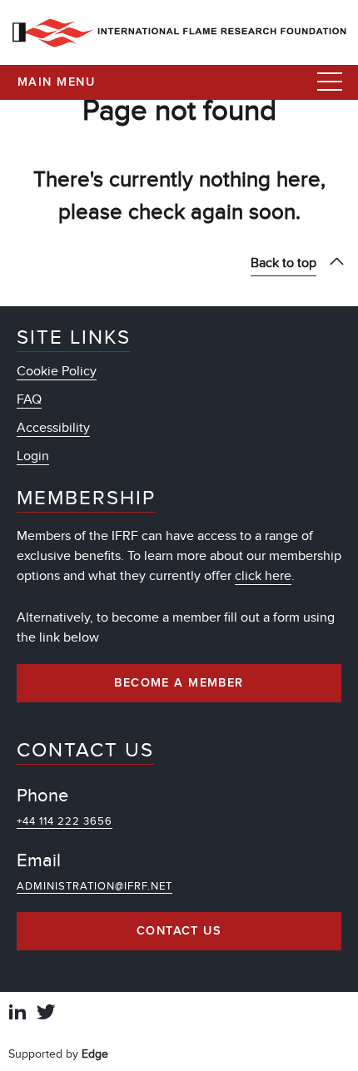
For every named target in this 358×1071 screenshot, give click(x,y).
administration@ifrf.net (94, 886)
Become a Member (179, 683)
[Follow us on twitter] (46, 1014)
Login (33, 456)
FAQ (29, 399)
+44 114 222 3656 (64, 821)
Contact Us (179, 931)
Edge (95, 1054)
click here (263, 576)
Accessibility (53, 427)
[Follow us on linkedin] (17, 1014)
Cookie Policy (57, 371)
